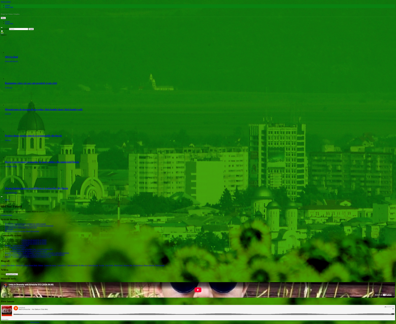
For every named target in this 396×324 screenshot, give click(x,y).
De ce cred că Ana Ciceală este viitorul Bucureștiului (22, 231)
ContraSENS (61, 265)
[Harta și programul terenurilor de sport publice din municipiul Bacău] (17, 157)
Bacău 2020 (20, 265)
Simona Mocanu (149, 265)
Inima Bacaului (93, 265)
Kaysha (101, 265)
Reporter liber (128, 265)
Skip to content (6, 2)
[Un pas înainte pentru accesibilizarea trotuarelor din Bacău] (17, 184)
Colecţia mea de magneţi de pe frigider (34, 240)
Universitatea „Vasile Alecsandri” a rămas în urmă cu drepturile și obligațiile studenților (41, 253)
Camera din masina (50, 265)
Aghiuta (3, 265)
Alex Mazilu (11, 265)
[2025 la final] (17, 52)
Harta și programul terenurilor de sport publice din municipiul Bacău (42, 162)
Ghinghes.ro (5, 10)
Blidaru (40, 265)
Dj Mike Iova (83, 265)
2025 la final (11, 56)
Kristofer (8, 245)
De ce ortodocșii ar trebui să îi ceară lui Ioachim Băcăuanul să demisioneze (29, 226)
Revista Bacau (138, 265)
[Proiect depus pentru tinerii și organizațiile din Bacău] (17, 131)
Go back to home (6, 215)
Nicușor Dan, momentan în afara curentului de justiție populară (25, 224)
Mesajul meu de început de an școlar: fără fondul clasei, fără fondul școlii (43, 109)
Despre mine (9, 7)
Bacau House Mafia (30, 265)
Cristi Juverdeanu (72, 265)
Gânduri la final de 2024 (21, 245)
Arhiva (3, 274)
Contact (7, 5)
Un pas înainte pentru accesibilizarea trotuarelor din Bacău (36, 188)
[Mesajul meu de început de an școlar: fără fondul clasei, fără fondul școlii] (17, 105)
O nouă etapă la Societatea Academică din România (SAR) (32, 256)
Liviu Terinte (109, 265)
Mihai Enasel (118, 265)
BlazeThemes (34, 322)
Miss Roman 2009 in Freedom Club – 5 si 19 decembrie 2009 (32, 249)
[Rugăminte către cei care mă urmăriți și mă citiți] (17, 79)
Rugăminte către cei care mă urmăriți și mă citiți (31, 83)
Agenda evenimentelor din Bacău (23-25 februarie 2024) (28, 251)
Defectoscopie (159, 265)
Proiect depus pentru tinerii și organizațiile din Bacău (33, 135)
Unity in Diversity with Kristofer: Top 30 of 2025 (21, 227)
